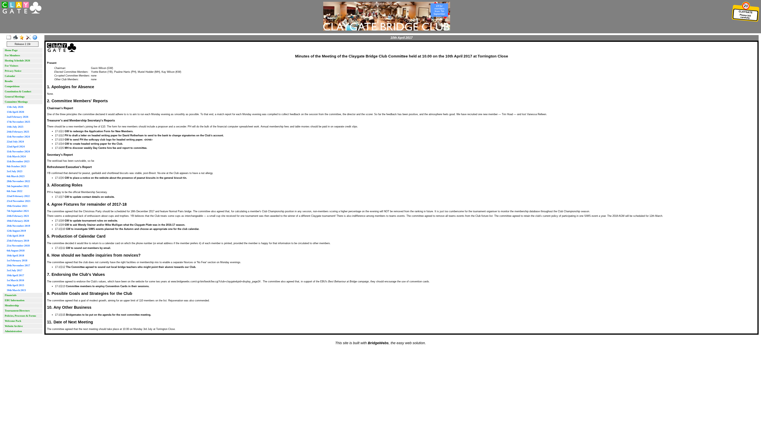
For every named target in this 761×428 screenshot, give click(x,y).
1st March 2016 (15, 280)
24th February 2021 (18, 215)
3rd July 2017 (14, 270)
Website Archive (14, 326)
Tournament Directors (17, 310)
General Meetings (15, 96)
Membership (12, 305)
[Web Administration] (29, 37)
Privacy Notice (13, 70)
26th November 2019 (18, 225)
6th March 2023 (16, 176)
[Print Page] (16, 37)
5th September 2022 (18, 186)
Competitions (12, 86)
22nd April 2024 (16, 146)
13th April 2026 (15, 111)
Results (9, 81)
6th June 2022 (14, 191)
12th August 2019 (16, 230)
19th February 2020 (18, 220)
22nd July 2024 (15, 141)
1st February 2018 (17, 260)
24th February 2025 (18, 131)
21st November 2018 (18, 245)
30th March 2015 (16, 290)
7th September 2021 (18, 210)
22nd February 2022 (18, 196)
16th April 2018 (15, 255)
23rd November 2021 (19, 201)
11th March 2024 (16, 156)
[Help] (36, 37)
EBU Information (14, 300)
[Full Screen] (9, 37)
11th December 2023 (18, 161)
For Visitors (11, 65)
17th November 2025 (18, 121)
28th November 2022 (18, 181)
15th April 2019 (15, 235)
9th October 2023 (16, 166)
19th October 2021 (17, 205)
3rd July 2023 (14, 171)
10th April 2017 (15, 275)
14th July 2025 (15, 126)
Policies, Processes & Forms (20, 315)
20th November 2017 (18, 265)
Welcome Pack (13, 320)
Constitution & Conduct (18, 91)
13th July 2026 (15, 106)
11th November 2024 (18, 136)
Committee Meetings (16, 101)
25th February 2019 (18, 240)
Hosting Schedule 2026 (17, 60)
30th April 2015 (15, 285)
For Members (12, 55)
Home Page (11, 50)
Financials (10, 295)
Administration (13, 331)
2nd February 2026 (17, 116)
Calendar (10, 76)
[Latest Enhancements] (22, 37)
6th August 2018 (16, 250)
